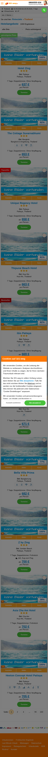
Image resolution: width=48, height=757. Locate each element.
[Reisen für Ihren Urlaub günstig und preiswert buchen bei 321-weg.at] (11, 4)
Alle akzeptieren (35, 403)
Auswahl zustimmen (13, 403)
